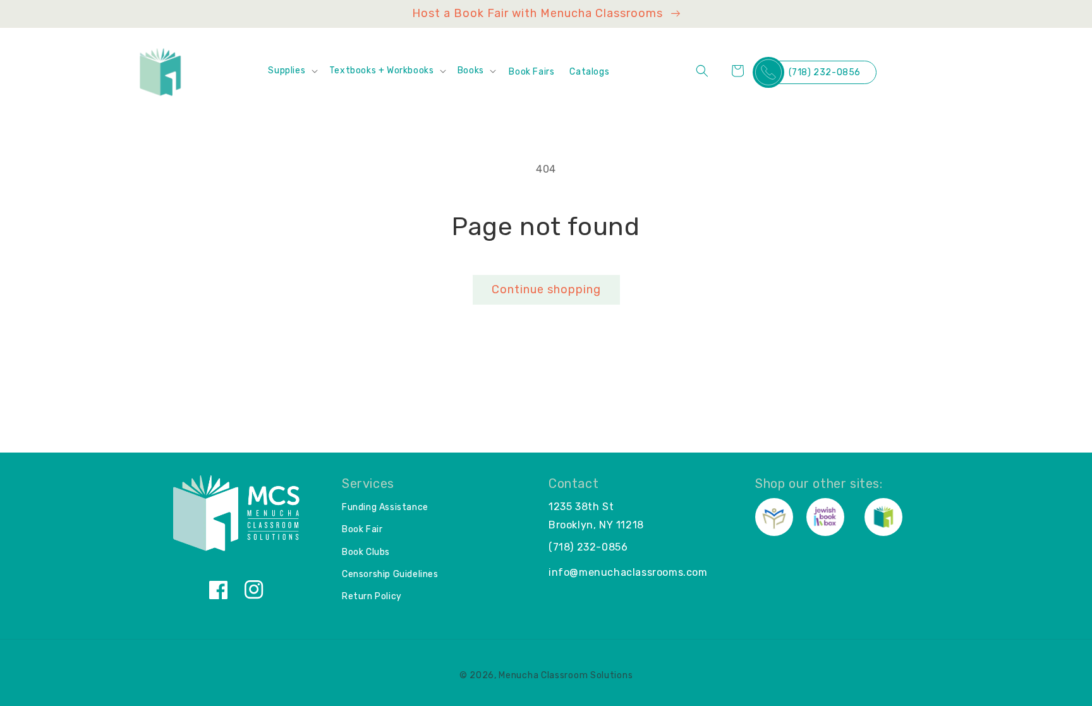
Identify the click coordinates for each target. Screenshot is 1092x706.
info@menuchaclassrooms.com (628, 572)
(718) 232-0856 (825, 72)
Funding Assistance (385, 507)
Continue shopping (546, 289)
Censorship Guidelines (390, 574)
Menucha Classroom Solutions (566, 675)
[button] (292, 71)
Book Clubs (366, 552)
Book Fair (362, 529)
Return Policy (372, 596)
